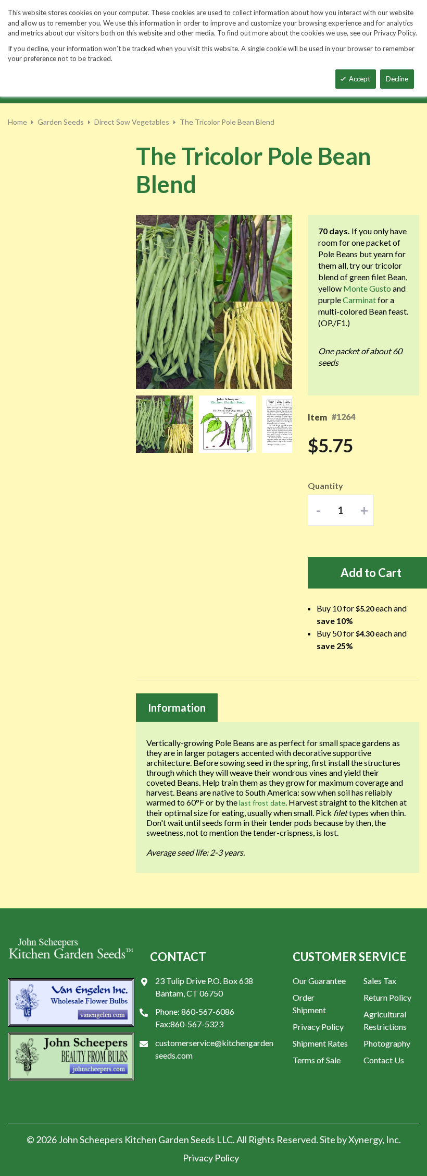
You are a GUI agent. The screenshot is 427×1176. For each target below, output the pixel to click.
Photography (386, 1043)
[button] (167, 424)
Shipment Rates (320, 1043)
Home (17, 121)
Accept (359, 79)
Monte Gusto (367, 288)
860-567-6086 (207, 1011)
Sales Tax (379, 981)
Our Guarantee (319, 981)
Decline (397, 79)
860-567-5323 (196, 1024)
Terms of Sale (317, 1060)
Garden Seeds (60, 121)
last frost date (262, 802)
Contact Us (383, 1060)
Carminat (359, 300)
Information (177, 707)
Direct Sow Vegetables (131, 121)
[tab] (177, 707)
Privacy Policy (318, 1026)
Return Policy (387, 997)
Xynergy (365, 1139)
